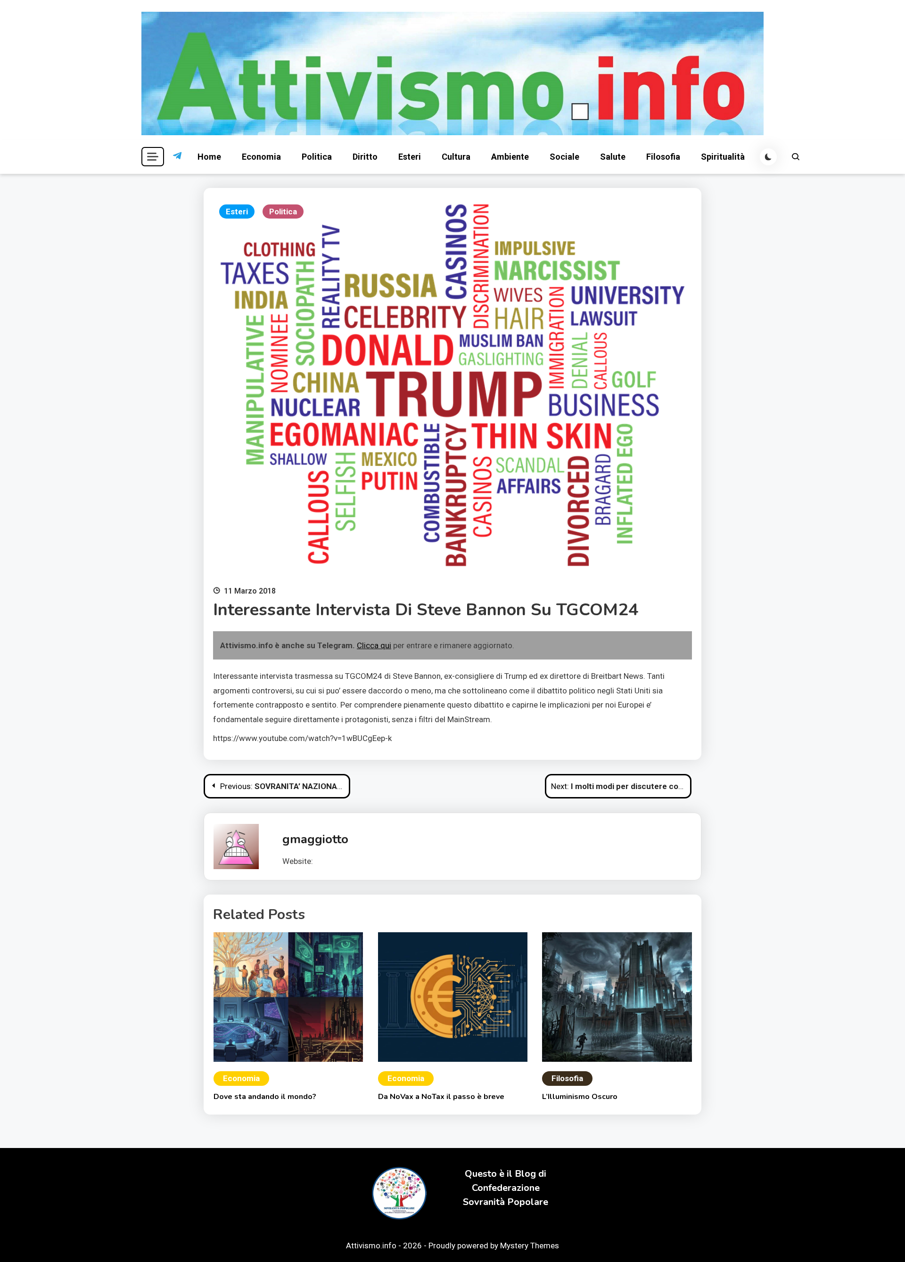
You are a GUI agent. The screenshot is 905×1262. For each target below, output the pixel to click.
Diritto (365, 157)
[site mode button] (768, 156)
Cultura (456, 157)
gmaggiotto (315, 839)
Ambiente (510, 157)
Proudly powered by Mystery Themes (493, 1245)
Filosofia (663, 157)
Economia (261, 157)
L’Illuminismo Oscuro (579, 1096)
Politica (317, 157)
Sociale (564, 157)
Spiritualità (723, 157)
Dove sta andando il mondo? (265, 1096)
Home (209, 157)
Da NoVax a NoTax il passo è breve (441, 1096)
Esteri (409, 157)
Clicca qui (374, 645)
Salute (612, 157)
